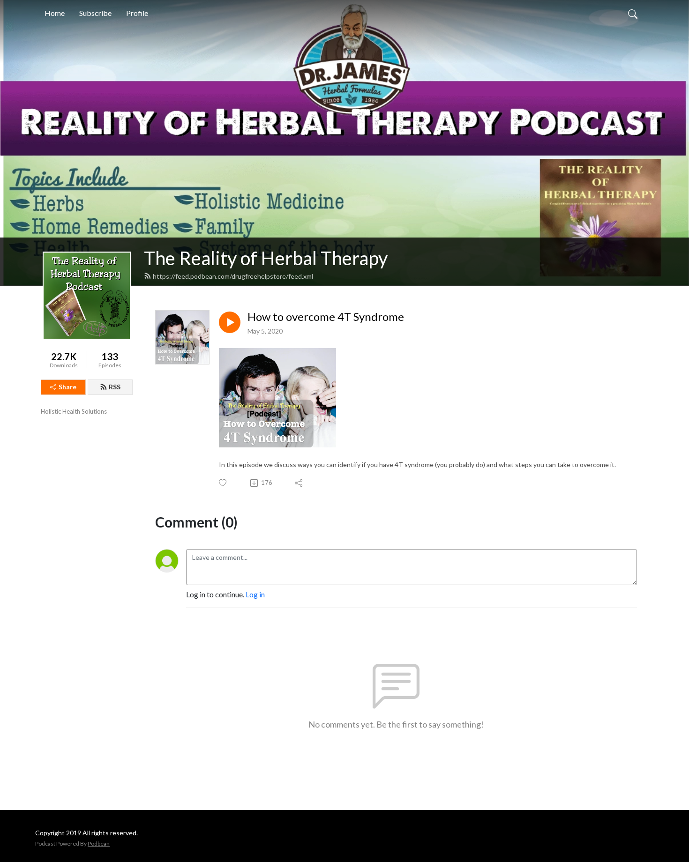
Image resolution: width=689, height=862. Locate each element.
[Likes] (223, 483)
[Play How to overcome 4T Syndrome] (229, 322)
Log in (255, 594)
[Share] (299, 483)
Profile (137, 12)
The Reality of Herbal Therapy (266, 258)
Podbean (99, 843)
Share (67, 387)
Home (55, 12)
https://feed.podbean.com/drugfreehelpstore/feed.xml (233, 276)
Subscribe (95, 12)
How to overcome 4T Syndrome (325, 316)
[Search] (632, 13)
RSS (114, 387)
